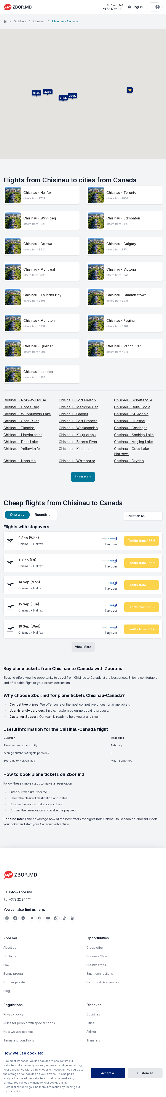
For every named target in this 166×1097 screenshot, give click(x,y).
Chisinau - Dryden (129, 461)
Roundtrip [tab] (43, 514)
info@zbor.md (20, 892)
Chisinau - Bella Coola (132, 407)
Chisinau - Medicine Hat (78, 407)
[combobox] (143, 516)
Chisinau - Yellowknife (21, 448)
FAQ (6, 965)
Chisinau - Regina (120, 320)
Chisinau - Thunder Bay (42, 295)
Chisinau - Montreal (39, 269)
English (138, 7)
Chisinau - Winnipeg (39, 218)
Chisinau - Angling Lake (133, 442)
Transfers (93, 1040)
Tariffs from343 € (141, 607)
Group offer (94, 947)
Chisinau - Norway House (24, 400)
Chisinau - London (38, 371)
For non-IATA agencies (102, 982)
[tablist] (30, 514)
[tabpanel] (83, 588)
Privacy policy (13, 1014)
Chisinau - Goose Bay (21, 407)
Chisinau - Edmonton (123, 218)
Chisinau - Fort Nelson (77, 400)
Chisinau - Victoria (121, 269)
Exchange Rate (14, 982)
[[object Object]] (6, 918)
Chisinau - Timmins (19, 428)
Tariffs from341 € (141, 629)
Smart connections (99, 973)
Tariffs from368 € (141, 585)
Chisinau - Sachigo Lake (134, 435)
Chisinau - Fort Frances (78, 421)
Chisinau (39, 21)
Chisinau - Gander (73, 414)
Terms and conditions (18, 1040)
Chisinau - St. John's (131, 414)
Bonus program (14, 973)
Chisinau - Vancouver (123, 346)
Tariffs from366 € (141, 541)
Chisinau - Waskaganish (78, 428)
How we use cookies (18, 1031)
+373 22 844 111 (113, 7)
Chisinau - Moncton (39, 320)
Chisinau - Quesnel (129, 421)
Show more (83, 477)
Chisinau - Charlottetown (126, 295)
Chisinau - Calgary (121, 244)
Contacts (9, 956)
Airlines (91, 1031)
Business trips (96, 965)
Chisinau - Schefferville (133, 400)
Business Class (96, 956)
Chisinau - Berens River (78, 442)
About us (9, 947)
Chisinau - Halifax (37, 192)
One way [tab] (17, 514)
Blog (6, 991)
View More (83, 647)
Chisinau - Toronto (121, 192)
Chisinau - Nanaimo (19, 461)
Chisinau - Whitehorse (77, 461)
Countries (93, 1014)
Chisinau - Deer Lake (20, 442)
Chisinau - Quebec (38, 346)
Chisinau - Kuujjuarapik (77, 435)
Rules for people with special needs (29, 1023)
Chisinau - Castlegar (130, 428)
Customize (145, 1073)
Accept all (108, 1073)
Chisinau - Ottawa (37, 244)
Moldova (20, 21)
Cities (90, 1023)
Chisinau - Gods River (21, 421)
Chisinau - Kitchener (75, 448)
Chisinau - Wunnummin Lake (27, 414)
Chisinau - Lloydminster (22, 435)
